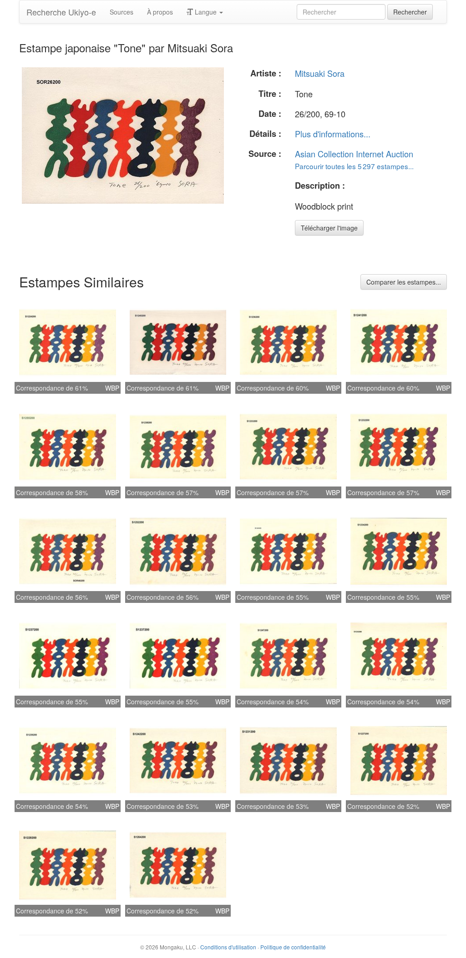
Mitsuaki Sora (319, 73)
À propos (160, 11)
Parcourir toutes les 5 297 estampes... (354, 166)
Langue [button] (206, 11)
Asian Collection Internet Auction (354, 154)
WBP (112, 387)
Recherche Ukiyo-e (61, 12)
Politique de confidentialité (293, 947)
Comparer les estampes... (403, 281)
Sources (121, 11)
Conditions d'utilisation (228, 947)
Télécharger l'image (329, 227)
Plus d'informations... (332, 134)
